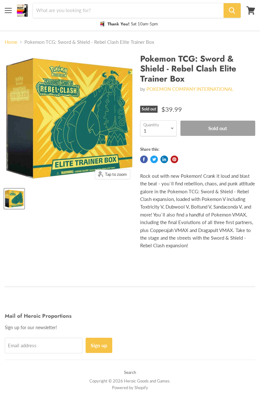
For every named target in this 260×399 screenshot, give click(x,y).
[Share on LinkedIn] (164, 159)
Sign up (99, 345)
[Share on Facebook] (144, 159)
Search (130, 372)
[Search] (232, 10)
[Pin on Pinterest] (174, 159)
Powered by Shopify (130, 387)
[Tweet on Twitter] (154, 159)
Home (11, 42)
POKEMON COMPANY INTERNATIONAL (189, 89)
